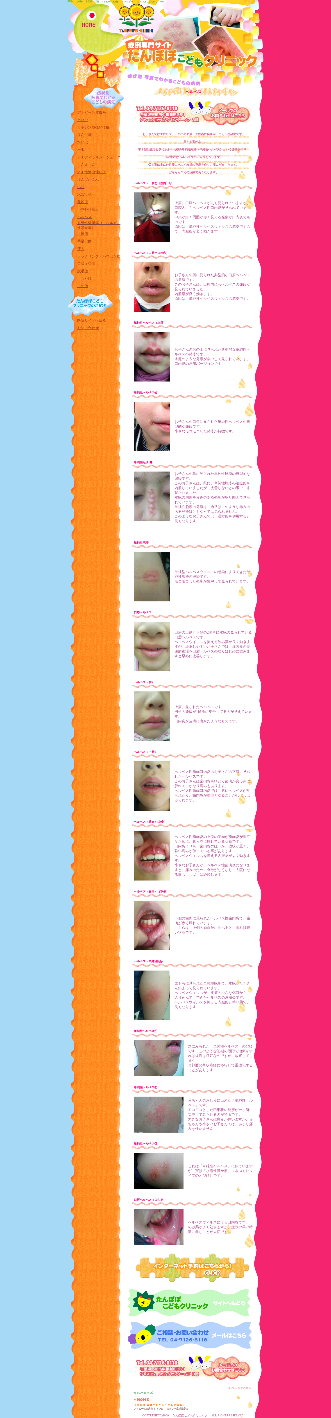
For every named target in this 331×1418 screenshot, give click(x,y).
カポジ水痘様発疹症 (177, 1408)
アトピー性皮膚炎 (143, 1408)
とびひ (159, 1408)
